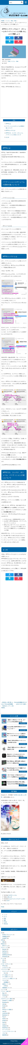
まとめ (7, 137)
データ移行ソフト (6, 976)
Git (3, 1008)
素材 (5, 920)
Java (3, 1011)
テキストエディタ (6, 971)
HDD (12, 201)
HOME (2, 20)
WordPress (5, 1027)
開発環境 (4, 1035)
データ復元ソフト (6, 975)
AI (1, 933)
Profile (2, 907)
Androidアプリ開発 (7, 1000)
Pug (3, 1017)
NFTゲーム (5, 945)
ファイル (17, 67)
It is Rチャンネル (13, 895)
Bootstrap (4, 1002)
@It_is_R (9, 897)
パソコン (13, 213)
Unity (3, 1024)
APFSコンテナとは (10, 130)
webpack (4, 1026)
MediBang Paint (6, 955)
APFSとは (8, 123)
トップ (5, 914)
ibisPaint (4, 951)
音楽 (5, 918)
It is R (8, 900)
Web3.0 (3, 944)
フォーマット (19, 71)
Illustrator (4, 953)
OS (4, 157)
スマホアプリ (5, 967)
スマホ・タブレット (6, 964)
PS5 (3, 962)
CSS (3, 1004)
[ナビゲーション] (25, 2)
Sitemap (6, 924)
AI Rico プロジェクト (7, 934)
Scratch (4, 1020)
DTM (2, 940)
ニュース (3, 989)
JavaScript (4, 1013)
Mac (15, 20)
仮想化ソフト (5, 984)
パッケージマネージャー (8, 1031)
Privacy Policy (14, 1041)
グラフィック (4, 947)
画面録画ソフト (6, 987)
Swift (3, 1022)
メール (4, 997)
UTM (5, 986)
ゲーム (5, 916)
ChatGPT (4, 938)
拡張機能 (6, 982)
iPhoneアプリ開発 (6, 1009)
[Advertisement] (14, 103)
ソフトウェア (4, 969)
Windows (17, 210)
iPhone (4, 966)
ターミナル (5, 1029)
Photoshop (5, 956)
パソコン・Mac (9, 20)
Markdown (4, 1015)
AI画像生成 (5, 936)
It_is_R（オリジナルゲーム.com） (17, 899)
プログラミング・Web (6, 998)
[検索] (21, 2)
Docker (4, 1006)
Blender (4, 949)
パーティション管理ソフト (8, 978)
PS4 (3, 960)
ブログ (4, 1033)
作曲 (3, 942)
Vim (5, 973)
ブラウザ (4, 980)
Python (4, 1018)
